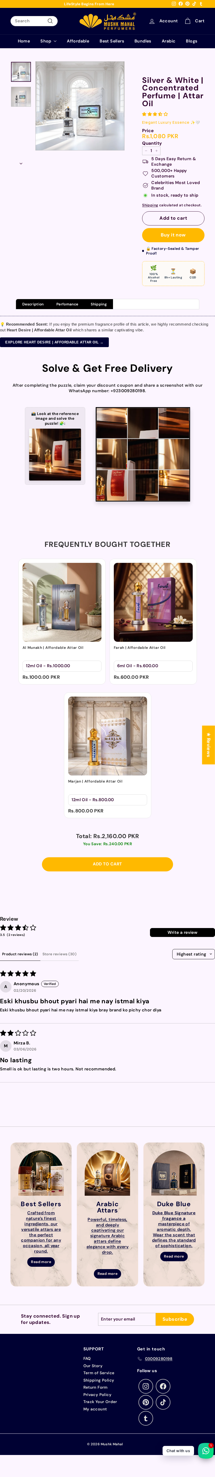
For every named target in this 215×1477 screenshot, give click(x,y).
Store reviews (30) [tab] (59, 954)
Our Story (93, 1365)
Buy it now (173, 235)
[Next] (20, 162)
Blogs (191, 41)
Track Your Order (100, 1401)
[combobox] (34, 21)
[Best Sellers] (41, 1173)
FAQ (87, 1358)
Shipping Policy (98, 1380)
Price (148, 130)
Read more (41, 1261)
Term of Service (99, 1373)
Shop (46, 41)
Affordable (78, 41)
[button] (155, 114)
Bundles (143, 41)
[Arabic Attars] (107, 1173)
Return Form (95, 1387)
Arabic (168, 41)
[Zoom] (80, 106)
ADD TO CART (107, 864)
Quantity (152, 143)
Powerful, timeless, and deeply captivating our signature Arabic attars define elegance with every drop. (108, 1236)
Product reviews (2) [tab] (20, 954)
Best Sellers (112, 41)
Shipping (150, 205)
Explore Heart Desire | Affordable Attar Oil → (54, 342)
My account (95, 1409)
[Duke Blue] (174, 1173)
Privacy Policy (97, 1394)
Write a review (183, 932)
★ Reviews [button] (209, 745)
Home (24, 41)
